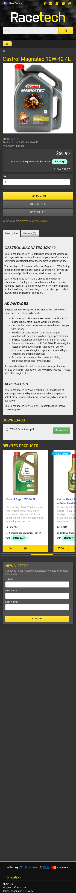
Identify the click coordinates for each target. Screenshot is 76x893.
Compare (39, 204)
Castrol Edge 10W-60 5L (21, 499)
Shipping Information (14, 887)
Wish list (39, 212)
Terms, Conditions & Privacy (18, 891)
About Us (8, 884)
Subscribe (37, 618)
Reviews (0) (29, 233)
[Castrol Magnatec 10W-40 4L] (38, 98)
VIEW (61, 548)
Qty (4, 176)
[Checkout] (70, 3)
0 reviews (24, 220)
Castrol (14, 138)
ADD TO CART (38, 195)
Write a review (39, 220)
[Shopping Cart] (63, 3)
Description (11, 233)
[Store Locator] (45, 3)
